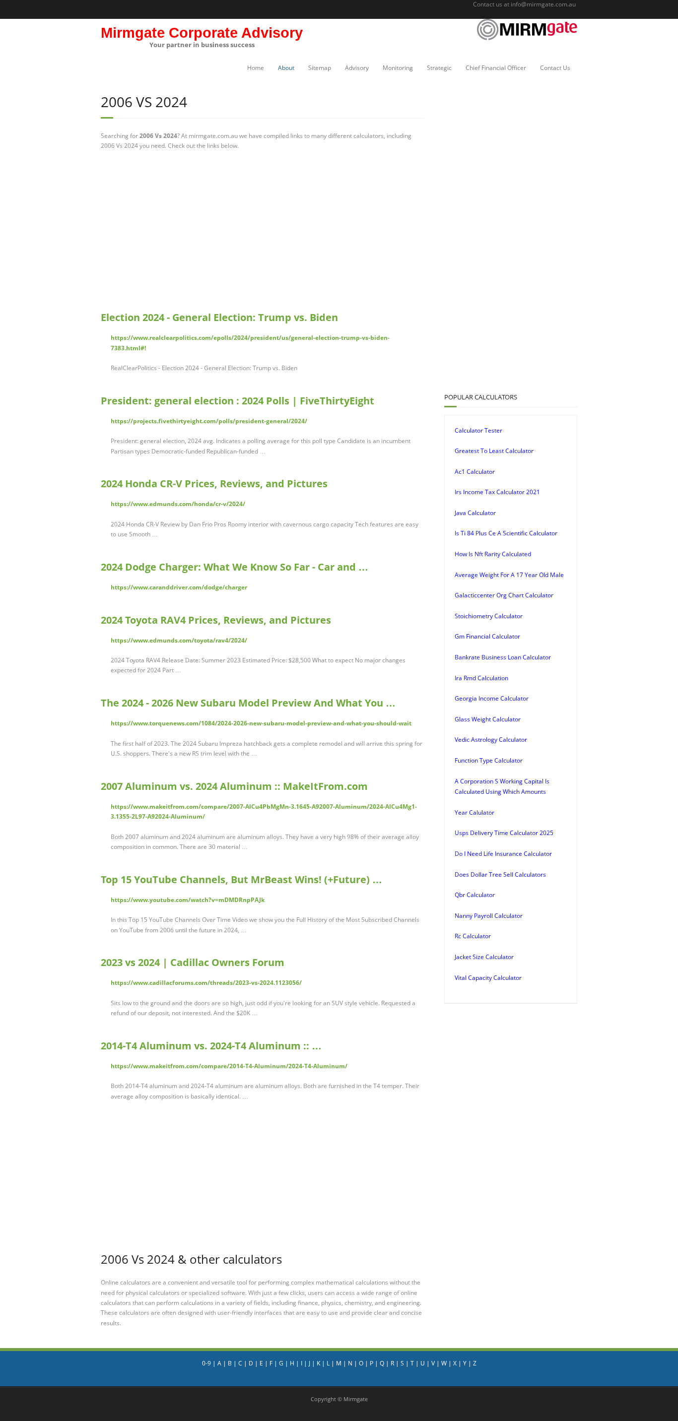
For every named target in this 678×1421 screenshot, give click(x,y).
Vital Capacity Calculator (488, 977)
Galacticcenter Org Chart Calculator (504, 595)
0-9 (206, 1363)
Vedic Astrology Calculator (491, 739)
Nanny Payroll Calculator (489, 915)
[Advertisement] (262, 230)
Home (255, 68)
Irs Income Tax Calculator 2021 (497, 492)
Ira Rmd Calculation (481, 678)
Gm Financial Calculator (487, 636)
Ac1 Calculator (475, 471)
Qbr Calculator (475, 895)
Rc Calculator (473, 936)
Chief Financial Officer (496, 68)
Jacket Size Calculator (484, 957)
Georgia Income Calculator (492, 698)
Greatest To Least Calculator (494, 451)
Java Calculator (475, 513)
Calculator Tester (478, 430)
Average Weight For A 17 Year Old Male (509, 575)
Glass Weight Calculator (488, 719)
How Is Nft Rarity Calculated (493, 554)
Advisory (357, 68)
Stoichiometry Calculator (489, 616)
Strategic (439, 68)
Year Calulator (474, 812)
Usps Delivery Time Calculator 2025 (504, 833)
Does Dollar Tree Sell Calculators (500, 874)
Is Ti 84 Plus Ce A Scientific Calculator (506, 533)
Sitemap (319, 68)
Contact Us (555, 68)
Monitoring (398, 68)
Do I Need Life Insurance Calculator (503, 853)
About (286, 68)
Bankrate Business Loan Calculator (503, 657)
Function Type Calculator (489, 760)
